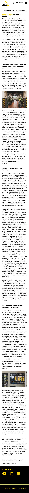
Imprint (14, 488)
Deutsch (21, 2)
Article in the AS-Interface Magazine (12, 460)
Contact (8, 488)
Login (16, 2)
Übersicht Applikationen (9, 463)
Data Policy (22, 488)
